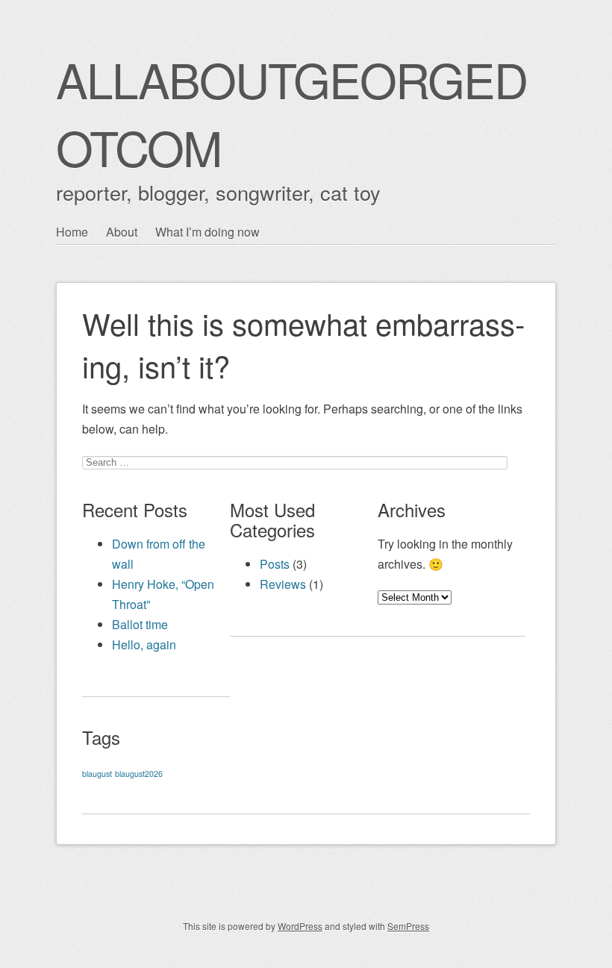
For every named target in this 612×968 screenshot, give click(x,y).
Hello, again (144, 644)
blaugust (97, 773)
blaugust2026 (139, 773)
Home (72, 231)
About (121, 231)
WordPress (300, 925)
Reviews (283, 584)
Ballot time (140, 624)
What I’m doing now (207, 231)
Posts (275, 563)
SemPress (408, 925)
